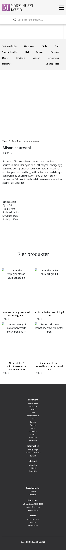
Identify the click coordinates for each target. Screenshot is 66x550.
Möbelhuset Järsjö (33, 519)
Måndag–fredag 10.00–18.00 (33, 504)
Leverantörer (53, 58)
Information (33, 465)
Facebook (33, 492)
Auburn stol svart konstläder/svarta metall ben (49, 366)
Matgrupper (29, 46)
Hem (4, 141)
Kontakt (33, 456)
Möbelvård (7, 63)
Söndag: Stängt (33, 510)
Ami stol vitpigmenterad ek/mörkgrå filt (16, 314)
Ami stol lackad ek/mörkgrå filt (49, 314)
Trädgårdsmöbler (10, 52)
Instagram (33, 495)
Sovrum (39, 52)
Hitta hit (33, 468)
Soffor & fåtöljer (9, 46)
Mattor (5, 58)
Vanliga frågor (33, 450)
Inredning (20, 58)
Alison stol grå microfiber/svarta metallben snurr (16, 366)
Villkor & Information (33, 453)
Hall (27, 52)
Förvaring (55, 52)
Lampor (36, 58)
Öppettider (33, 471)
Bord (57, 46)
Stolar (45, 46)
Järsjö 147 (33, 522)
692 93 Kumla (33, 525)
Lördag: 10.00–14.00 (33, 507)
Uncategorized (52, 63)
